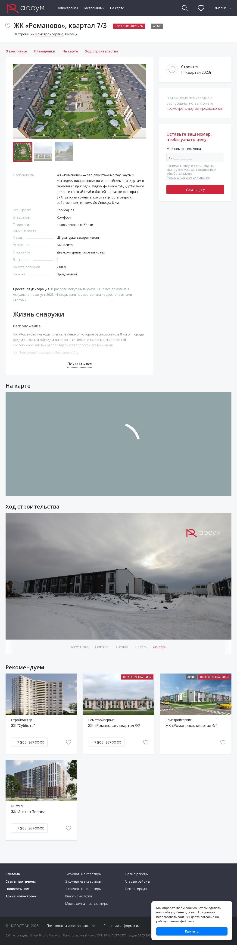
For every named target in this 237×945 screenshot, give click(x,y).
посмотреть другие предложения (194, 108)
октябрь (123, 647)
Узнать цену (195, 189)
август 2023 (80, 647)
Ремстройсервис (49, 34)
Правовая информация (121, 926)
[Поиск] (185, 8)
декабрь (159, 647)
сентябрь (102, 647)
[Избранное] (201, 8)
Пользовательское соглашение (188, 178)
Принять (192, 931)
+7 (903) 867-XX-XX (29, 742)
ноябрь (141, 647)
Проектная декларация (31, 289)
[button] (142, 101)
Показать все (79, 363)
